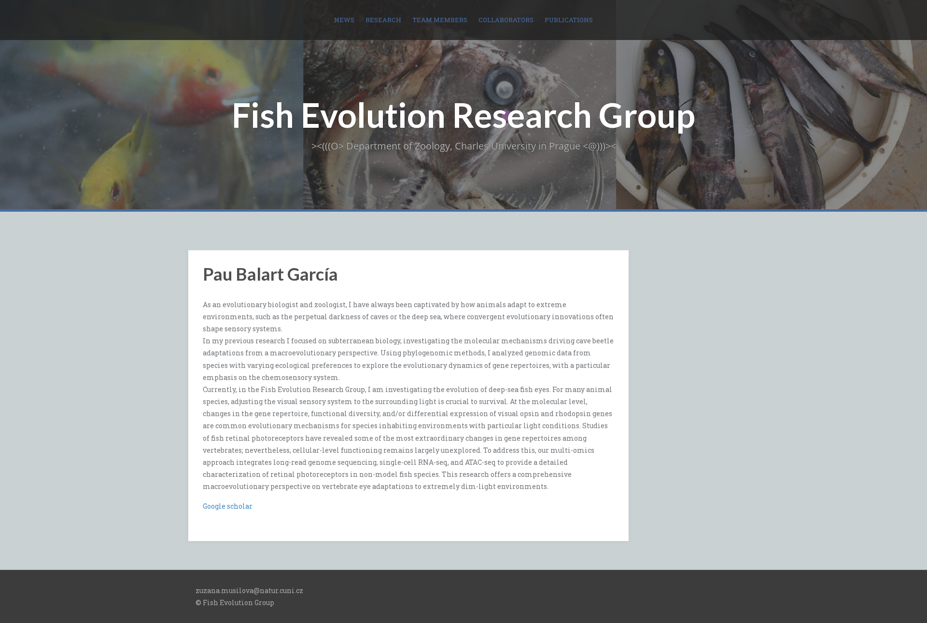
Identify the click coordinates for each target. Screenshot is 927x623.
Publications (569, 19)
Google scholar (228, 506)
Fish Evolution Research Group (463, 115)
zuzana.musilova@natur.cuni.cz (249, 590)
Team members (439, 19)
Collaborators (506, 19)
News (344, 19)
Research (383, 19)
